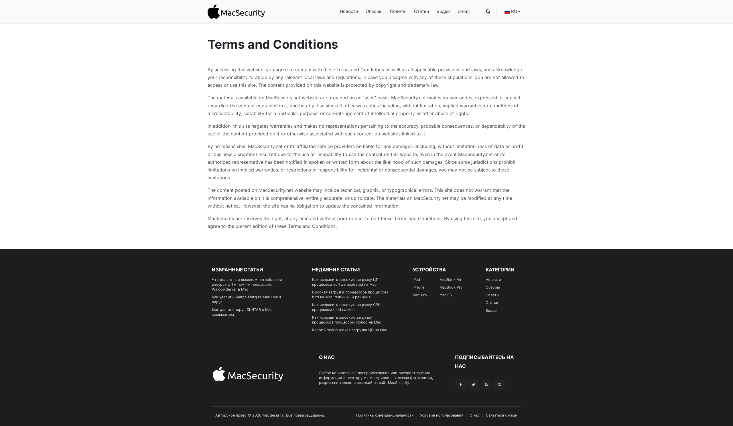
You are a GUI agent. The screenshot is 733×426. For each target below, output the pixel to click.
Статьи (421, 11)
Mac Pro (420, 295)
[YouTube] (499, 384)
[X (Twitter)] (473, 384)
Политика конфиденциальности (385, 415)
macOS (446, 295)
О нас (464, 11)
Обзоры (374, 11)
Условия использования (441, 415)
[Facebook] (460, 384)
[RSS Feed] (486, 384)
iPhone (418, 287)
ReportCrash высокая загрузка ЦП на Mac (349, 330)
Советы (398, 11)
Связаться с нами (501, 415)
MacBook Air (451, 279)
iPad (416, 279)
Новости (349, 11)
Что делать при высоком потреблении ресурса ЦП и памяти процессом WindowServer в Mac (247, 284)
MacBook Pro (451, 287)
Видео (443, 11)
